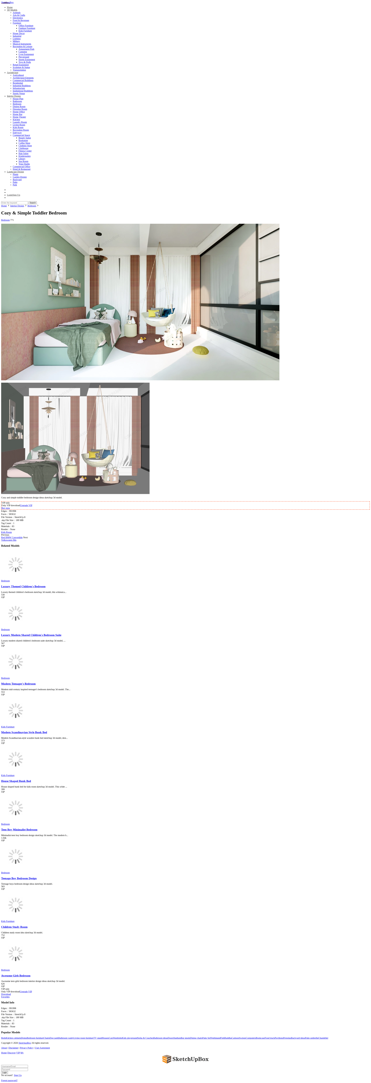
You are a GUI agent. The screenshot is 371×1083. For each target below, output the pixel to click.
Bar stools (185, 1038)
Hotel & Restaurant (21, 169)
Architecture (12, 72)
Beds (3, 1038)
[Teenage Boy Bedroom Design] (15, 870)
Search (33, 203)
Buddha (228, 1038)
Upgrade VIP (26, 505)
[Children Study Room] (15, 918)
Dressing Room (20, 109)
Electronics (18, 18)
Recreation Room (21, 130)
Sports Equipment (27, 59)
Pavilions (279, 1038)
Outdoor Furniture (27, 28)
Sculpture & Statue (21, 67)
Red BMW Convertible (12, 537)
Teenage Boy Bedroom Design (19, 878)
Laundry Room (20, 122)
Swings (242, 1038)
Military (16, 41)
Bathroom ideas (160, 1038)
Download (6, 994)
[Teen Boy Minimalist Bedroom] (15, 821)
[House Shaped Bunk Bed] (15, 773)
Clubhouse (23, 148)
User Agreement (42, 1048)
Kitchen (16, 119)
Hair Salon (23, 153)
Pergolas (287, 1038)
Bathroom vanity (66, 1038)
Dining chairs (196, 1038)
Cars (111, 1038)
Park (15, 185)
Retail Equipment (21, 65)
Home (10, 7)
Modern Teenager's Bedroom (18, 683)
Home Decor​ (19, 33)
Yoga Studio (24, 164)
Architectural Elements (23, 78)
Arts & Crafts (19, 15)
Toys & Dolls (25, 62)
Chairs (47, 1038)
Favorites (5, 997)
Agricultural (18, 75)
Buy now (5, 508)
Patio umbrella (311, 1038)
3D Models (12, 10)
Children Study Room (14, 926)
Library (22, 158)
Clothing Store (25, 145)
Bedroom (17, 104)
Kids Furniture (25, 31)
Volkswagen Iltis (8, 540)
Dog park (54, 1038)
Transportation (19, 70)
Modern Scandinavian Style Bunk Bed (24, 732)
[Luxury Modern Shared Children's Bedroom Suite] (15, 627)
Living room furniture (83, 1038)
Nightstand (215, 1038)
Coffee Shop (24, 143)
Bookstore (23, 140)
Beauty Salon (25, 138)
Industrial (17, 36)
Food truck (270, 1038)
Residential (18, 83)
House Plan (18, 98)
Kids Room (18, 127)
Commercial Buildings (23, 80)
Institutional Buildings (23, 91)
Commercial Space (21, 135)
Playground (24, 57)
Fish (222, 1038)
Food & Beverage (21, 20)
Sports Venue (19, 93)
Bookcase (260, 1038)
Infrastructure (19, 88)
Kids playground (129, 1038)
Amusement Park (26, 49)
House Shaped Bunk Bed (16, 781)
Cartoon (235, 1038)
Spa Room (23, 161)
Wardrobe (117, 1038)
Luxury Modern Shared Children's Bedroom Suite (31, 635)
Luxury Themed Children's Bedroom (23, 586)
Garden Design (20, 177)
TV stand (97, 1038)
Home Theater (19, 117)
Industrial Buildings (22, 85)
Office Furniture (26, 25)
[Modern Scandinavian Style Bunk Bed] (15, 724)
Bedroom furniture (35, 1038)
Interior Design (14, 96)
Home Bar (17, 114)
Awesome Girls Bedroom (15, 975)
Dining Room (19, 106)
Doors (170, 1038)
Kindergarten (25, 156)
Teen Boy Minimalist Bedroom (19, 829)
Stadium (177, 1038)
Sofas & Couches (145, 1038)
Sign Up (18, 1075)
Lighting (17, 38)
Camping (23, 51)
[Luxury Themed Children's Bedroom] (15, 578)
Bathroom (17, 101)
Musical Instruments (22, 44)
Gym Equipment (26, 54)
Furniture (17, 23)
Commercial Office (21, 166)
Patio (15, 182)
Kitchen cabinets (13, 1038)
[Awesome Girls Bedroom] (15, 967)
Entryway (17, 132)
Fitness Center (25, 151)
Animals (16, 12)
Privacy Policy (26, 1048)
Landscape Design (15, 172)
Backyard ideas (298, 1038)
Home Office (19, 111)
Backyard (17, 179)
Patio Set (206, 1038)
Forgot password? (9, 1080)
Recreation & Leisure (22, 46)
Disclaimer (13, 1048)
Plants (15, 174)
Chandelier (323, 1038)
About (4, 1048)
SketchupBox (7, 2)
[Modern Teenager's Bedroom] (15, 675)
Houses (105, 1038)
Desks (24, 1038)
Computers (251, 1038)
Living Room (19, 125)
